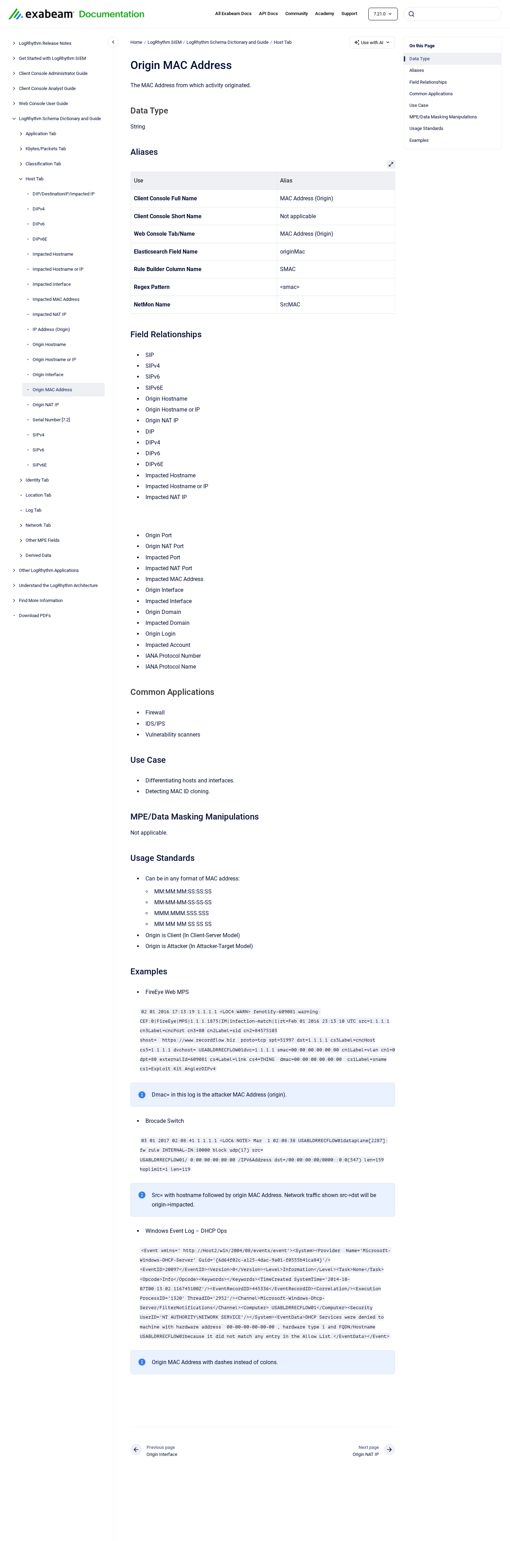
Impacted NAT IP (49, 314)
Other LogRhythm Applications (49, 570)
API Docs (268, 13)
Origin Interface (48, 374)
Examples (419, 140)
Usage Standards (426, 128)
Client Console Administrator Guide (53, 73)
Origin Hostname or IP (54, 359)
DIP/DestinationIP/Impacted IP (64, 193)
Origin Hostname (49, 344)
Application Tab (41, 133)
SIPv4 (38, 434)
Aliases (416, 70)
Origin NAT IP (46, 404)
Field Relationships (428, 82)
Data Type (419, 58)
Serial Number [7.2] (51, 419)
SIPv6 (38, 449)
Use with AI (372, 42)
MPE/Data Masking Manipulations (443, 116)
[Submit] (411, 14)
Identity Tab (37, 480)
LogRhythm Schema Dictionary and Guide (60, 118)
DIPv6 (39, 224)
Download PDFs (35, 615)
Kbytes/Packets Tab (46, 148)
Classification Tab (43, 163)
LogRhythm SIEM (165, 42)
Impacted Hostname (53, 254)
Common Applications (431, 93)
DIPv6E (40, 239)
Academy (324, 13)
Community (296, 13)
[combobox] (452, 14)
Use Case (418, 105)
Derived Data (38, 555)
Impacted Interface (52, 284)
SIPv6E (40, 465)
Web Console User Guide (43, 103)
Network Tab (38, 525)
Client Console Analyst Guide (47, 88)
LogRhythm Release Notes (45, 43)
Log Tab (33, 510)
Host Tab (34, 178)
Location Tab (38, 495)
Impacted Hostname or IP (58, 269)
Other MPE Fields (43, 540)
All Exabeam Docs (233, 13)
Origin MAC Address (52, 389)
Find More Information (41, 600)
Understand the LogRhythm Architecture (58, 585)
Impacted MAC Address (56, 299)
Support (349, 13)
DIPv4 (39, 209)
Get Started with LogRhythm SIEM (52, 58)
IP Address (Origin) (51, 329)
